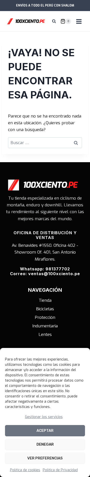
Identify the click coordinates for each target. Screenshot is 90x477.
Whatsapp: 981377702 (45, 268)
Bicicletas (45, 309)
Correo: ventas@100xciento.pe (45, 273)
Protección (45, 317)
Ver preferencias (45, 458)
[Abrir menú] (79, 21)
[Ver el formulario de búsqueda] (54, 21)
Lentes (45, 334)
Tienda (45, 300)
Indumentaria (45, 326)
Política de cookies (25, 470)
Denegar (45, 444)
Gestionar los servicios (44, 416)
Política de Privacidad (60, 470)
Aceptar (45, 430)
